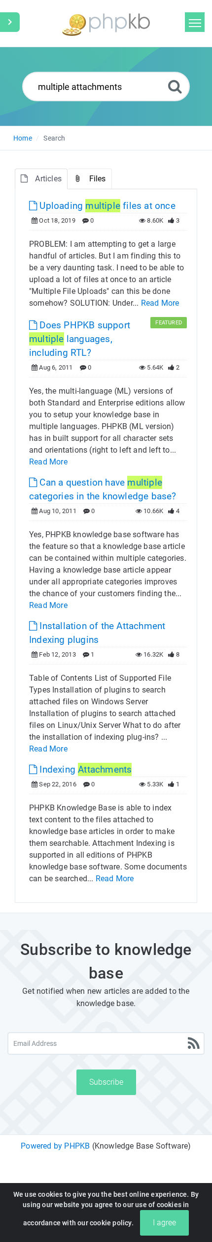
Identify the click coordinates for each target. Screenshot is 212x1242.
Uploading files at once (106, 205)
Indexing (84, 769)
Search (54, 138)
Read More (160, 303)
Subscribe (106, 1082)
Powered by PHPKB (55, 1146)
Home (22, 138)
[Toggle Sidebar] (10, 22)
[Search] (175, 86)
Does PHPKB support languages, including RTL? (79, 338)
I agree (164, 1222)
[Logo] (106, 23)
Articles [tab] (48, 178)
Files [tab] (97, 178)
